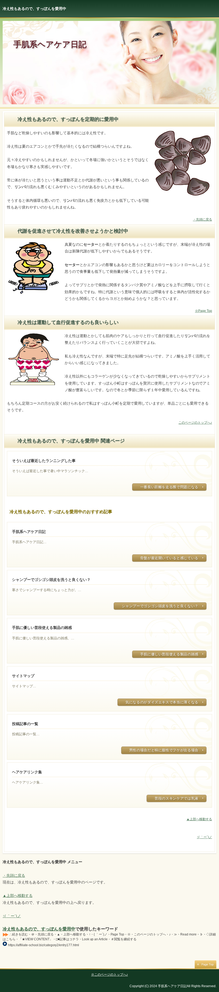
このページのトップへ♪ (195, 422)
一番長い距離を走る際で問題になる (169, 487)
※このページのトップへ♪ (109, 974)
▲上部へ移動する (199, 819)
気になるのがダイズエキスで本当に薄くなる (162, 702)
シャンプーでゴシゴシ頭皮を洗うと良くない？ (160, 606)
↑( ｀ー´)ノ (204, 837)
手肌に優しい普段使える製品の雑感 (169, 654)
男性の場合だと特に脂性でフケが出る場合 (163, 750)
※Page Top (203, 311)
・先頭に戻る (202, 219)
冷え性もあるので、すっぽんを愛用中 (39, 929)
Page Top (207, 964)
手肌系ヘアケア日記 (50, 44)
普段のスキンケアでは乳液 (176, 798)
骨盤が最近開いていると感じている (169, 558)
